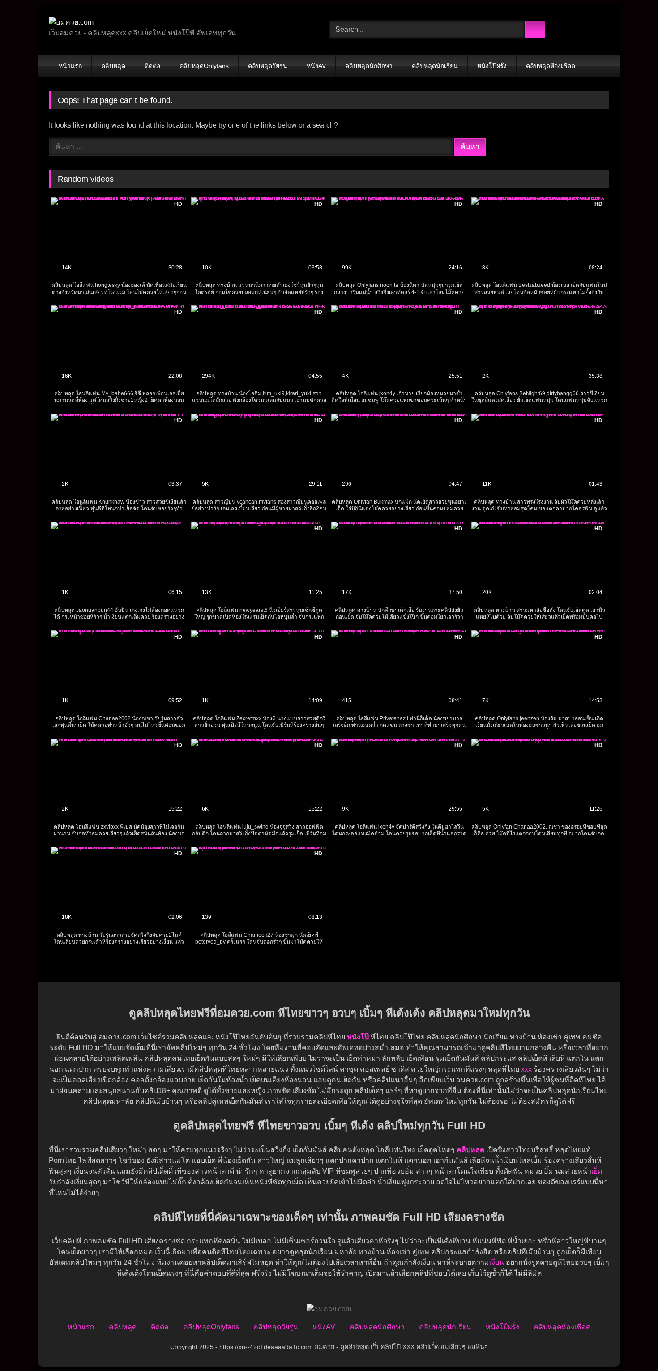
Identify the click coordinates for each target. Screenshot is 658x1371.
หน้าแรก (70, 65)
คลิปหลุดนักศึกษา (369, 65)
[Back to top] (631, 1344)
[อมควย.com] (71, 22)
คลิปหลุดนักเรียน (435, 65)
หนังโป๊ (358, 1037)
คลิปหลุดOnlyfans (204, 65)
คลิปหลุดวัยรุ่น (267, 65)
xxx (526, 1069)
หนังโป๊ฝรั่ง (492, 65)
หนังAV (316, 65)
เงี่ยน (496, 1262)
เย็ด (596, 1171)
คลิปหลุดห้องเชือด (550, 65)
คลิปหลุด (113, 65)
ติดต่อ (152, 65)
